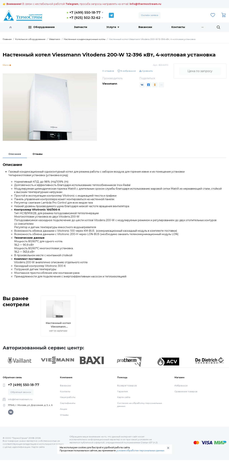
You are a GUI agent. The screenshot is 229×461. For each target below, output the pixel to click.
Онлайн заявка (149, 15)
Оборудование (44, 27)
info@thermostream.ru (145, 4)
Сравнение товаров (185, 391)
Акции (63, 409)
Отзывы (38, 154)
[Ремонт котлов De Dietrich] (209, 360)
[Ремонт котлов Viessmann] (57, 359)
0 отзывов (108, 71)
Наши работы (67, 397)
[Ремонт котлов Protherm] (129, 361)
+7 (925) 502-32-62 (84, 18)
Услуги (111, 27)
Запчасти (80, 27)
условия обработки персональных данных (140, 450)
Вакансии (145, 27)
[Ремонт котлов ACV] (168, 361)
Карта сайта (123, 397)
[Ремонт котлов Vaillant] (19, 360)
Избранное (181, 385)
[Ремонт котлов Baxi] (91, 360)
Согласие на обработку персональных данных (139, 404)
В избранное (128, 71)
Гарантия (122, 391)
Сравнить (147, 71)
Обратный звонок (20, 392)
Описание (14, 154)
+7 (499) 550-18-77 (85, 13)
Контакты (178, 27)
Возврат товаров (127, 385)
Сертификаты (67, 403)
